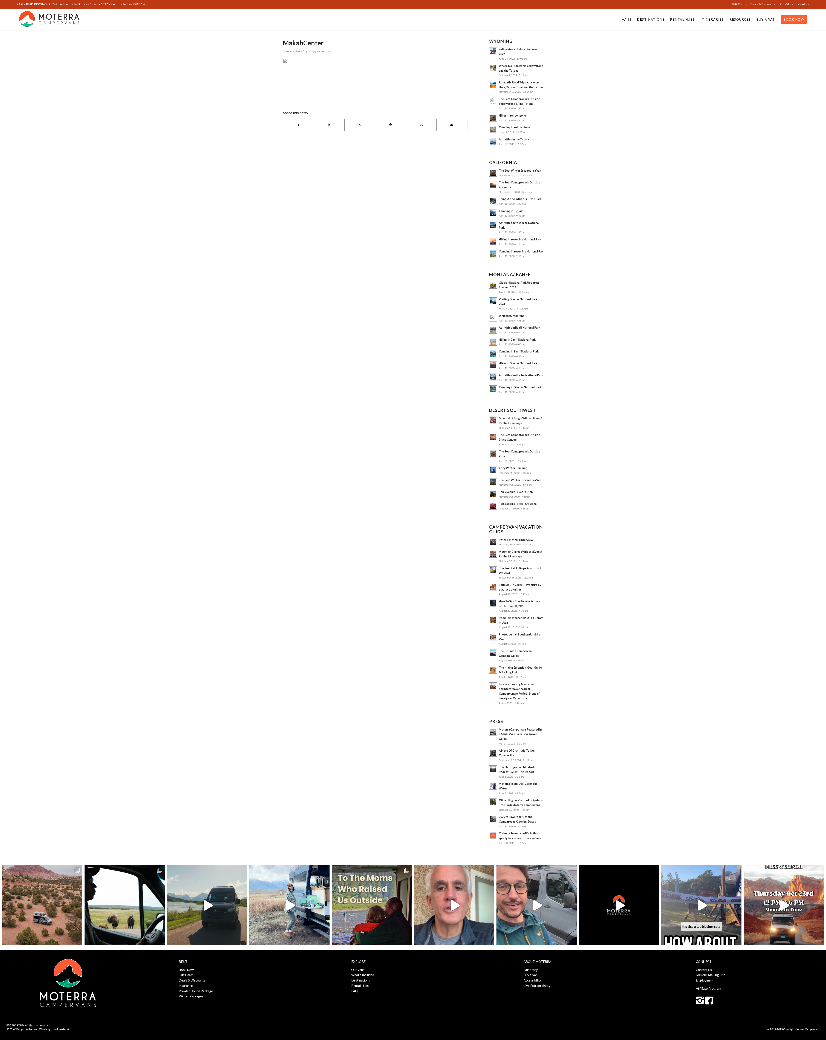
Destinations (360, 980)
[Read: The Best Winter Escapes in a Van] (493, 173)
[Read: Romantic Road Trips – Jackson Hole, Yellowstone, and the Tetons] (493, 84)
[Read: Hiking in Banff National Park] (493, 342)
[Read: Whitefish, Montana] (493, 318)
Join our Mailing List (710, 975)
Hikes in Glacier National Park (518, 363)
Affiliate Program (708, 988)
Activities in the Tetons (514, 139)
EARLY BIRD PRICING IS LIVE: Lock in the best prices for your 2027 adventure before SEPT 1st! (81, 4)
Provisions (787, 4)
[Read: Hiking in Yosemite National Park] (493, 241)
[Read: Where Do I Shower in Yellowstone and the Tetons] (493, 68)
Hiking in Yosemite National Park (520, 239)
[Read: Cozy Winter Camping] (493, 470)
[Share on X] (329, 125)
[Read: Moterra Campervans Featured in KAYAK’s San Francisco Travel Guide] (493, 731)
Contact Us (704, 970)
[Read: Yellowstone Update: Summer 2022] (493, 51)
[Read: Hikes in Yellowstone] (493, 118)
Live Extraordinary (537, 986)
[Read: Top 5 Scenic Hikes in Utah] (493, 494)
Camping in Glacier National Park (520, 387)
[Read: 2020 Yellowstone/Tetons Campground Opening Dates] (493, 819)
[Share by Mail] (452, 125)
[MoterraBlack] (49, 19)
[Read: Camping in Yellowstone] (493, 129)
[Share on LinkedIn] (421, 125)
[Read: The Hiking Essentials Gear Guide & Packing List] (493, 670)
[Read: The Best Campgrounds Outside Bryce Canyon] (493, 437)
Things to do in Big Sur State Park (520, 199)
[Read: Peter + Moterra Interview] (493, 542)
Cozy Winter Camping (513, 468)
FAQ (354, 991)
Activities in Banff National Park (519, 327)
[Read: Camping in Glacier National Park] (493, 389)
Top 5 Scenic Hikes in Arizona (517, 503)
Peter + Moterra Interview (516, 540)
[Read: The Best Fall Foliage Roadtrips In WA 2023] (493, 570)
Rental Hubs (360, 986)
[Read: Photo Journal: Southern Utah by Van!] (493, 636)
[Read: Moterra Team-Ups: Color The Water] (493, 786)
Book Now (186, 970)
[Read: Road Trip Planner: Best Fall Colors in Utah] (493, 620)
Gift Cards (739, 4)
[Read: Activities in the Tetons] (493, 141)
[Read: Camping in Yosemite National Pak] (493, 253)
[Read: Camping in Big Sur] (493, 213)
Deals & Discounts (762, 4)
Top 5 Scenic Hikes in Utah (516, 492)
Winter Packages (191, 996)
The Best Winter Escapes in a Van (520, 170)
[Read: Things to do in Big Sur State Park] (493, 201)
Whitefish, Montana (511, 315)
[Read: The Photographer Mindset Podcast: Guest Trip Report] (493, 769)
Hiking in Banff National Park (517, 339)
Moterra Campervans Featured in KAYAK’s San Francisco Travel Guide (520, 734)
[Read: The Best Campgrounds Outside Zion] (493, 453)
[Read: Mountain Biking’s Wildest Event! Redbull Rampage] (493, 420)
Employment (705, 980)
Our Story (531, 970)
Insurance (186, 986)
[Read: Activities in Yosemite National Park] (493, 225)
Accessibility (533, 980)
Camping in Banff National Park (519, 351)
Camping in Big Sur (511, 211)
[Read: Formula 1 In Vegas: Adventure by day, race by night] (493, 587)
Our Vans (357, 970)
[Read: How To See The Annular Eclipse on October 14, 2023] (493, 603)
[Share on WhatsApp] (360, 125)
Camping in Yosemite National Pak (521, 251)
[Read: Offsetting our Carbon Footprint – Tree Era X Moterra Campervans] (493, 802)
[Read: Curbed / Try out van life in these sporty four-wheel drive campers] (493, 835)
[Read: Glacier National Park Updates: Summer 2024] (493, 285)
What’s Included (362, 975)
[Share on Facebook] (298, 125)
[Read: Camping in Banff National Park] (493, 353)
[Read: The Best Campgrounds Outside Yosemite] (493, 184)
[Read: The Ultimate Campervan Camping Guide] (493, 653)
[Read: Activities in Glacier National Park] (493, 377)
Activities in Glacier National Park (521, 375)
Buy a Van (531, 975)
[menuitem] (739, 4)
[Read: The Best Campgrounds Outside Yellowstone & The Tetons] (493, 101)
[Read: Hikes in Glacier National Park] (493, 365)
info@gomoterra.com (320, 51)
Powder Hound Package (196, 991)
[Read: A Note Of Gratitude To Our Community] (493, 753)
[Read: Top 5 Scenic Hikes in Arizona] (493, 506)
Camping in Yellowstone (514, 127)
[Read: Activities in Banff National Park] (493, 330)
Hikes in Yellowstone (512, 115)
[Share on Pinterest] (390, 125)
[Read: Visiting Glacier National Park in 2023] (493, 301)
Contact (803, 4)
